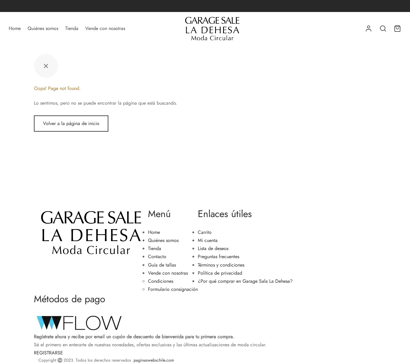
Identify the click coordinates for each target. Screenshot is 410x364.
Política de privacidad (220, 273)
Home (15, 28)
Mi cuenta (208, 240)
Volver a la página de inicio (71, 123)
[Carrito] (397, 28)
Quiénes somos (43, 28)
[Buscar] (383, 28)
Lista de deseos (213, 248)
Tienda (71, 28)
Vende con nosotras (105, 28)
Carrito (205, 232)
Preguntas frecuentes (218, 256)
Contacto (157, 256)
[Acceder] (368, 28)
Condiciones (160, 281)
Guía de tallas (162, 264)
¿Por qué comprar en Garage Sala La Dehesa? (245, 281)
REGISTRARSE (48, 352)
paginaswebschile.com (154, 360)
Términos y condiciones (221, 264)
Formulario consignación (173, 289)
